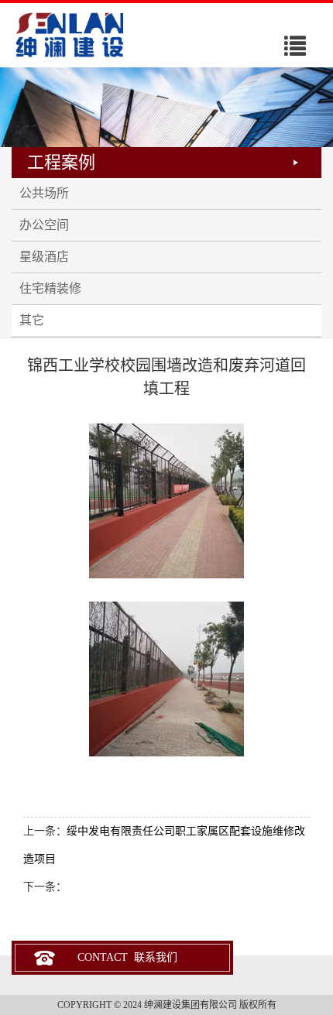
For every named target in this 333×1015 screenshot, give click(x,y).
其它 (31, 320)
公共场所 (44, 193)
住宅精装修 (50, 288)
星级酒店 (44, 256)
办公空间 (44, 224)
